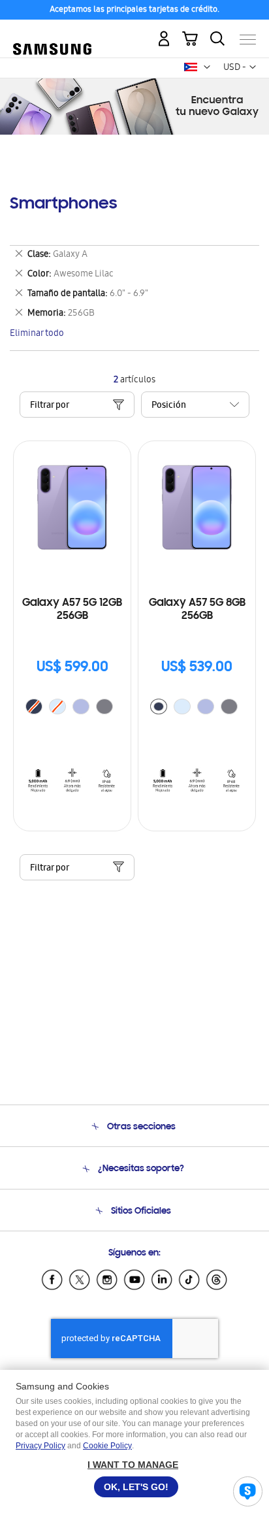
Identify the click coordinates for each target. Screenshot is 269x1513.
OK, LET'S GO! (136, 1487)
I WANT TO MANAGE (132, 1464)
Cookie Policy (107, 1445)
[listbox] (72, 708)
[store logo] (52, 34)
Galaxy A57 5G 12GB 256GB (72, 609)
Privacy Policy (40, 1445)
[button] (207, 67)
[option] (80, 706)
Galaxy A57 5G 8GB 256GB (197, 609)
